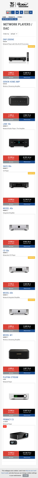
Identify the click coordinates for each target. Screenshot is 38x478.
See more (11, 77)
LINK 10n (7, 124)
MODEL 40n (8, 208)
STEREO (20, 17)
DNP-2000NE (8, 39)
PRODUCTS (12, 17)
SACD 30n (7, 166)
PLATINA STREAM (10, 377)
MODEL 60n (8, 293)
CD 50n (6, 250)
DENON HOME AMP (11, 81)
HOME (4, 17)
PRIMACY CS (8, 419)
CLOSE (26, 475)
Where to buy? (27, 77)
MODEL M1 (8, 335)
